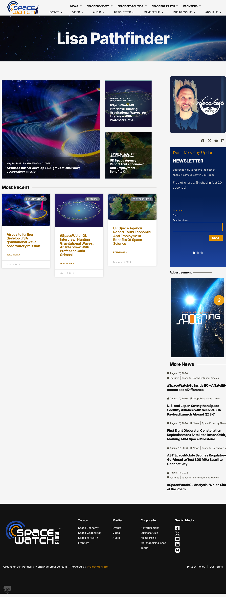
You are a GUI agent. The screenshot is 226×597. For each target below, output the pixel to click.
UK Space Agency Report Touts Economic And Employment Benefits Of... (127, 166)
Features (174, 378)
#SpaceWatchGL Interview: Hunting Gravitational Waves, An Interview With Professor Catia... (128, 112)
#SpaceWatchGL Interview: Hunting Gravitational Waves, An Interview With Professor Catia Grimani (76, 245)
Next (215, 237)
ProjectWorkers (97, 566)
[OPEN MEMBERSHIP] (162, 12)
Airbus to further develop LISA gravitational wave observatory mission (23, 240)
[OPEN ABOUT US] (220, 12)
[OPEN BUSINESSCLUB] (194, 12)
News (74, 6)
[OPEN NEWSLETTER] (133, 12)
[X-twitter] (209, 140)
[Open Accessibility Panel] (219, 300)
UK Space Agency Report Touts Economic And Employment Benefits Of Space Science (132, 235)
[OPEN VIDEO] (82, 12)
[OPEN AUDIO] (103, 12)
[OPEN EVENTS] (61, 12)
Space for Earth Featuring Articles (200, 378)
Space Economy (98, 6)
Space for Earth (163, 6)
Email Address (181, 220)
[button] (7, 589)
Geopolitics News (202, 398)
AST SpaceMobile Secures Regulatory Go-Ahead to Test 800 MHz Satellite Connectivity (196, 459)
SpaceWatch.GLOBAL (38, 163)
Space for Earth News (214, 448)
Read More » (14, 254)
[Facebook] (202, 140)
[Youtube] (216, 140)
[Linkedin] (222, 140)
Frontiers (190, 6)
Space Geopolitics (130, 6)
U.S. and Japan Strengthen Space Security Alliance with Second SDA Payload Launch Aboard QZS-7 (194, 410)
